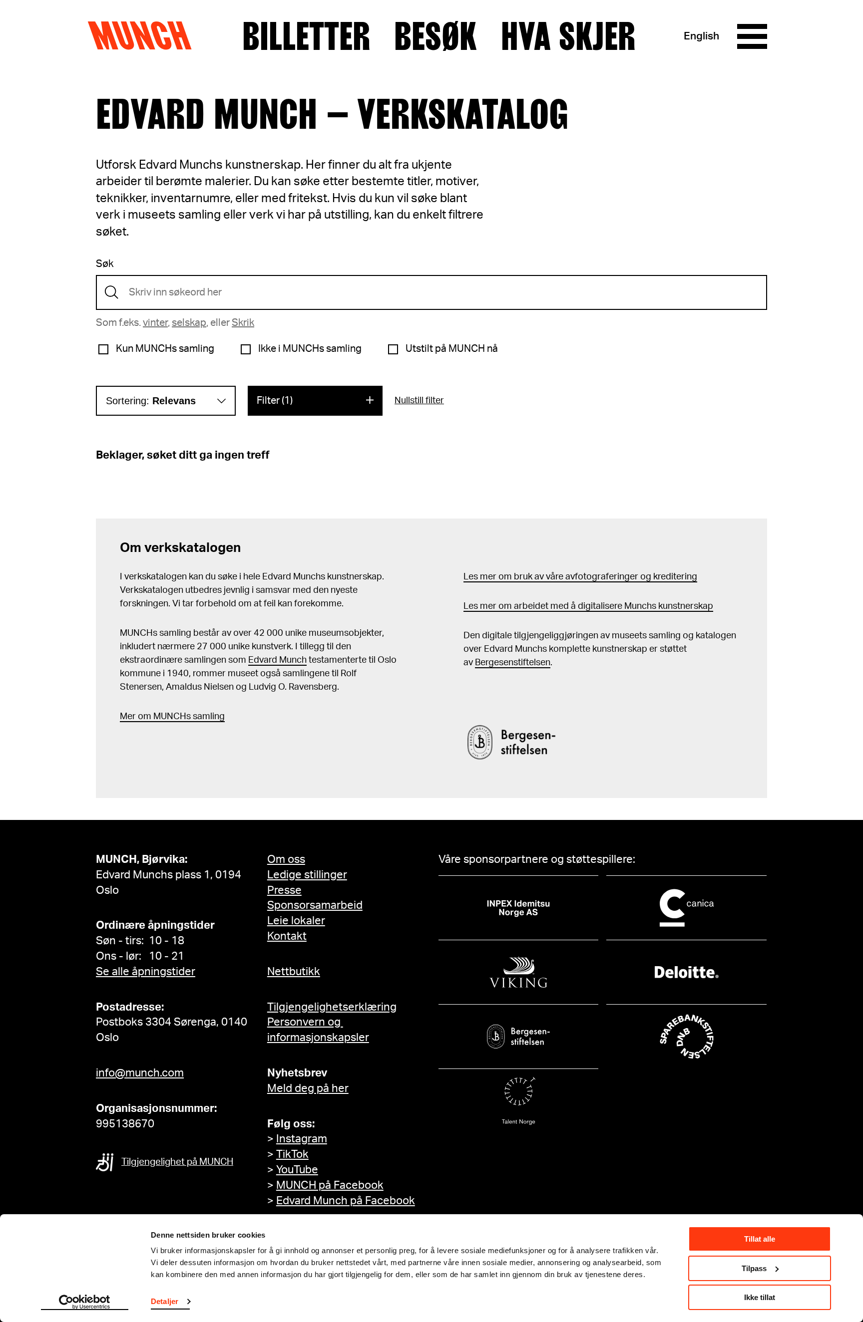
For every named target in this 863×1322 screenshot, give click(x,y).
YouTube (297, 1169)
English (701, 36)
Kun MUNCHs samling (165, 349)
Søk (104, 264)
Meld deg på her (308, 1088)
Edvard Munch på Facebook (345, 1200)
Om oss (286, 859)
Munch (144, 36)
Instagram (301, 1138)
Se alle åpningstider (145, 971)
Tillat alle (759, 1239)
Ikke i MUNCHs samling (310, 349)
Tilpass (754, 1268)
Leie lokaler (296, 920)
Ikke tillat (759, 1297)
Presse (284, 890)
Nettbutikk (293, 971)
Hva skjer (568, 36)
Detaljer (164, 1301)
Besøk (435, 36)
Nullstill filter (419, 400)
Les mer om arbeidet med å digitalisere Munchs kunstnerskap (588, 606)
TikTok (292, 1154)
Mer (128, 716)
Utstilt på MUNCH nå (452, 349)
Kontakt (287, 936)
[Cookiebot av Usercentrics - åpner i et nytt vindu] (84, 1302)
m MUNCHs (167, 716)
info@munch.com (140, 1072)
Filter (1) (275, 401)
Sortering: (151, 400)
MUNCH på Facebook (330, 1185)
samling (208, 716)
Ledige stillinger (307, 874)
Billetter (306, 36)
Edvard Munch (277, 660)
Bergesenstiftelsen (512, 662)
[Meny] (752, 36)
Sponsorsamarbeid (315, 905)
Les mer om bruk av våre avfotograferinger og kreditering (580, 576)
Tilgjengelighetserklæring (332, 1007)
